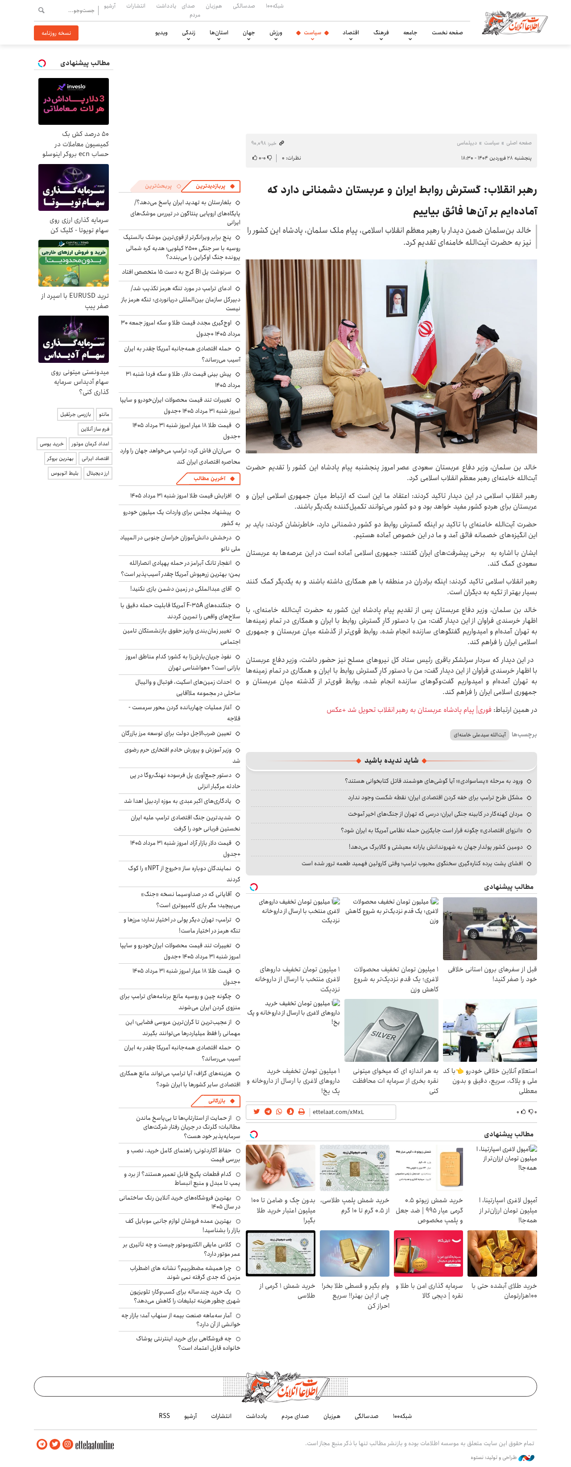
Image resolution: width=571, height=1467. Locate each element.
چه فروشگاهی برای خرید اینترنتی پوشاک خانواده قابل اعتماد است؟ (188, 1343)
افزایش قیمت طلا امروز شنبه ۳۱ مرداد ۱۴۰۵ (181, 496)
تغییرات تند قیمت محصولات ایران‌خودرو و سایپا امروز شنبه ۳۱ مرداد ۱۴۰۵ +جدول (180, 405)
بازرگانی (216, 1101)
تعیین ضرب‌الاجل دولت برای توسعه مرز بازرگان (176, 733)
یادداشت (166, 5)
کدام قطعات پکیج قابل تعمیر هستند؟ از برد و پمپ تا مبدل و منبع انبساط (182, 1178)
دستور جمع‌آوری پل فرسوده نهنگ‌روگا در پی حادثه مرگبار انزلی (185, 780)
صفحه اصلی (519, 143)
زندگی (188, 32)
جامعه (410, 32)
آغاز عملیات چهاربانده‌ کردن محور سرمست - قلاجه (184, 713)
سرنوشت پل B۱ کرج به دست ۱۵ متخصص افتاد (177, 272)
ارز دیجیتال (98, 473)
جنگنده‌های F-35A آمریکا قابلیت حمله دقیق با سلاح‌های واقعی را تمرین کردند (180, 610)
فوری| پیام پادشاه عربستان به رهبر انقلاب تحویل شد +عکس (409, 709)
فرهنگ (381, 32)
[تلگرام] (42, 1444)
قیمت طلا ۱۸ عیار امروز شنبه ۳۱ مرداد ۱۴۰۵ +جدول (186, 430)
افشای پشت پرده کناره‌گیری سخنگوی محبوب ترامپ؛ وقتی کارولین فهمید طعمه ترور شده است (412, 863)
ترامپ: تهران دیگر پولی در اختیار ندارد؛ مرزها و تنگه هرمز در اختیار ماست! (182, 925)
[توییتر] (55, 1444)
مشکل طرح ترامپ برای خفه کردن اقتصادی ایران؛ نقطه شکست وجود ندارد (435, 797)
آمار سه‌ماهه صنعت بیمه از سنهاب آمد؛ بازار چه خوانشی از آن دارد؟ (180, 1320)
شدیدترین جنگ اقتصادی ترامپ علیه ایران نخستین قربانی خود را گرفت (185, 823)
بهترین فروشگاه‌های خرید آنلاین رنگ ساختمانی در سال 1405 (179, 1202)
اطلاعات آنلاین (514, 22)
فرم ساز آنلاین (95, 429)
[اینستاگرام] (67, 1444)
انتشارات (135, 5)
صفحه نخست (447, 32)
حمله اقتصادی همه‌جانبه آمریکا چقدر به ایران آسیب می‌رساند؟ (182, 354)
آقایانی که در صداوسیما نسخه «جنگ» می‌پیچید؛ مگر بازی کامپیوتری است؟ (190, 899)
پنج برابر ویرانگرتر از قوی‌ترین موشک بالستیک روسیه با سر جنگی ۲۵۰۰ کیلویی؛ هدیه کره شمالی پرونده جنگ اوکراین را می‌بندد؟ (181, 247)
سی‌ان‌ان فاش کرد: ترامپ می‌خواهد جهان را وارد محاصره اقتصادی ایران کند (180, 456)
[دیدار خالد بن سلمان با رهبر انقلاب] (391, 356)
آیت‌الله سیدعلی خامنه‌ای (480, 735)
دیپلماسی (467, 143)
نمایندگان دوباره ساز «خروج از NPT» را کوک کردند (184, 873)
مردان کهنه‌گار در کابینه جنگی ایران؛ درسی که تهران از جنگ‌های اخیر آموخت (435, 814)
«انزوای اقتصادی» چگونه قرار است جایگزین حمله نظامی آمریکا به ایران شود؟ (432, 830)
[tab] (215, 186)
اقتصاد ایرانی (95, 458)
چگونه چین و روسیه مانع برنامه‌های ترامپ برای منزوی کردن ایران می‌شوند (180, 1001)
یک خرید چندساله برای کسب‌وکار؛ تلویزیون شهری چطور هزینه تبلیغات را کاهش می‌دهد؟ (185, 1296)
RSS (164, 1416)
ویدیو (161, 32)
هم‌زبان (214, 5)
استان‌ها (219, 32)
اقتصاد (351, 32)
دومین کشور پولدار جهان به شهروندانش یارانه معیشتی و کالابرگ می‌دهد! (436, 847)
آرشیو (110, 5)
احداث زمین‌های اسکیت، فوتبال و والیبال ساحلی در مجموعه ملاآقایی (187, 687)
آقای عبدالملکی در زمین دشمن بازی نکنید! (181, 589)
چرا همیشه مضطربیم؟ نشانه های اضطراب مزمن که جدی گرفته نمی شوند (185, 1272)
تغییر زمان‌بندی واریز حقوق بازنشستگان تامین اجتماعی (181, 636)
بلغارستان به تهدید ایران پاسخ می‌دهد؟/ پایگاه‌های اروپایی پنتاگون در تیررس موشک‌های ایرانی (185, 212)
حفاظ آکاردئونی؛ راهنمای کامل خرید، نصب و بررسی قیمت (183, 1155)
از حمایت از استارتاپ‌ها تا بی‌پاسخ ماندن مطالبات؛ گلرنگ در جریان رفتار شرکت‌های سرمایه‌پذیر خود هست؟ (188, 1127)
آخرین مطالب (209, 478)
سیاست (312, 32)
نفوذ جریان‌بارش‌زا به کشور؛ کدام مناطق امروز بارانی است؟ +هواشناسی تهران (183, 662)
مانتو (104, 414)
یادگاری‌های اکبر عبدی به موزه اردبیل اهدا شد (178, 801)
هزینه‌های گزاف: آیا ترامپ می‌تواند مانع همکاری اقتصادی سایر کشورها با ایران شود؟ (180, 1078)
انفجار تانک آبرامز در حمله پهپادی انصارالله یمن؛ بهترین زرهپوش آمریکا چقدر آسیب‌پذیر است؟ (180, 568)
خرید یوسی (52, 444)
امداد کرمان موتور (90, 444)
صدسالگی (244, 5)
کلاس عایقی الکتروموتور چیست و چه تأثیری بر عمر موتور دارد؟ (181, 1249)
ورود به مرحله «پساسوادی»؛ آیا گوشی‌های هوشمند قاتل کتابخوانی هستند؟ (434, 781)
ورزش (275, 32)
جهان (249, 32)
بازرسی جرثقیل (75, 414)
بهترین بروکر (60, 458)
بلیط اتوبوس (65, 473)
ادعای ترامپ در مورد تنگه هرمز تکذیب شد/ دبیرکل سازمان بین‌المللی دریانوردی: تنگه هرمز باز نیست (180, 298)
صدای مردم (191, 10)
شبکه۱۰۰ (275, 5)
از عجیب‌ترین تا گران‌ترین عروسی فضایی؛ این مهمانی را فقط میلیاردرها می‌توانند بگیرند (182, 1027)
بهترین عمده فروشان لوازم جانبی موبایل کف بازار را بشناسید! (182, 1225)
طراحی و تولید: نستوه (494, 1458)
